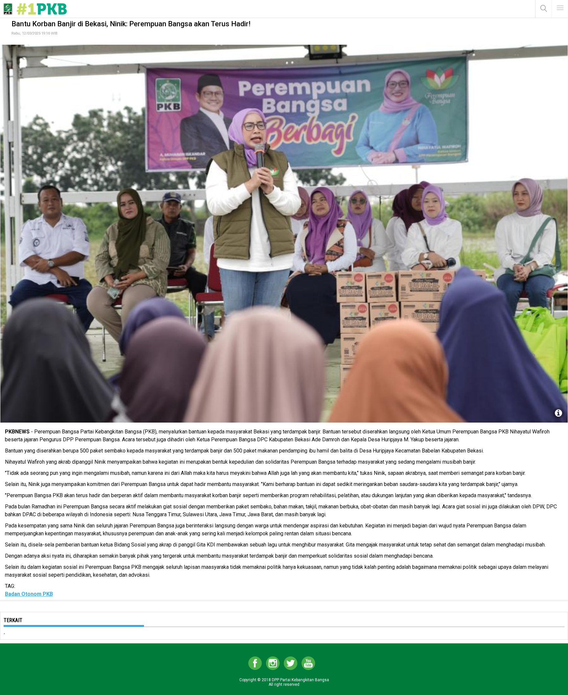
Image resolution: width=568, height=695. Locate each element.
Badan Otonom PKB (29, 594)
